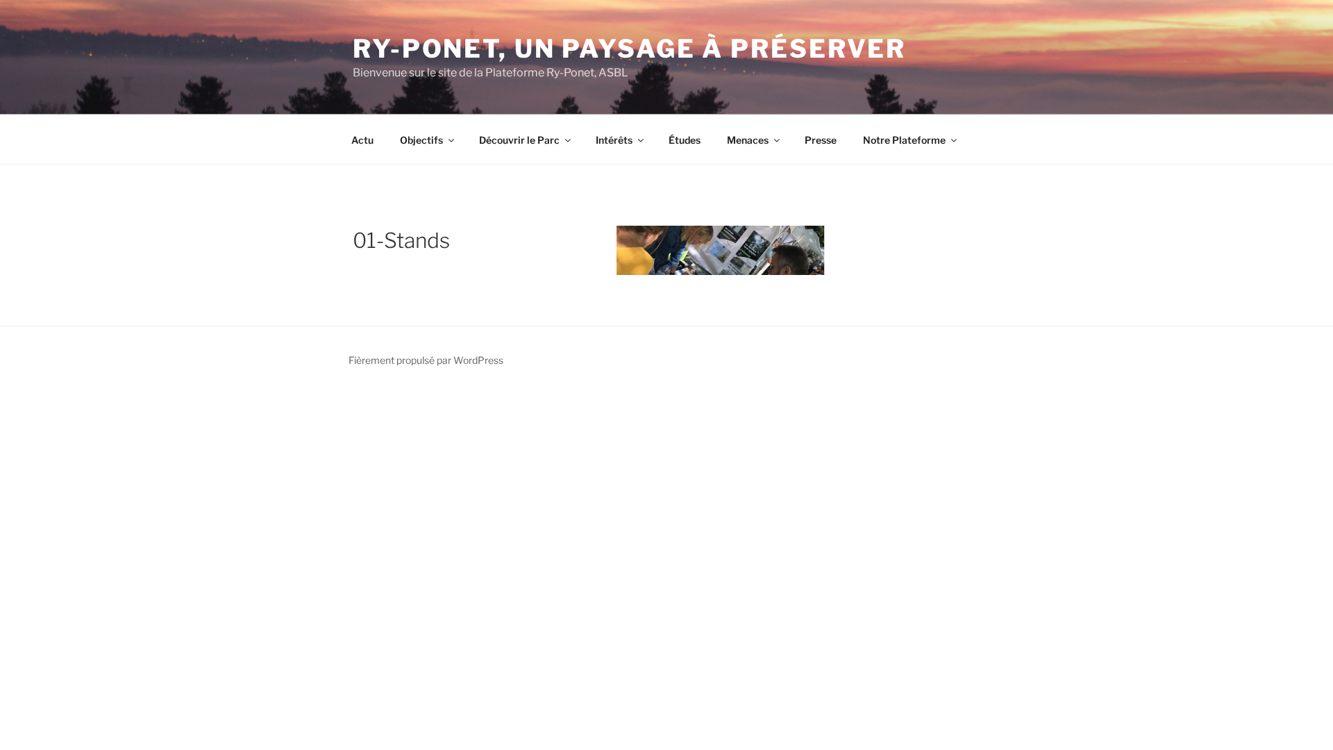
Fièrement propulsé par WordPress (426, 360)
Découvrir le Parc (519, 140)
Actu (362, 140)
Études (685, 140)
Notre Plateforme (904, 140)
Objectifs (421, 140)
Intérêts (614, 140)
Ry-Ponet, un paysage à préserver (629, 48)
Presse (821, 140)
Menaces (748, 140)
